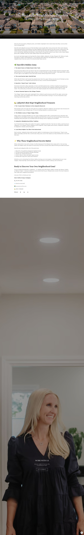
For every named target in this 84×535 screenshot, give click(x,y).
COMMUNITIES (44, 3)
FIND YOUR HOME (34, 3)
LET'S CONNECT (64, 3)
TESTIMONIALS (54, 3)
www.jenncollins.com (21, 186)
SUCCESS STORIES (22, 3)
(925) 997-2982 (74, 3)
